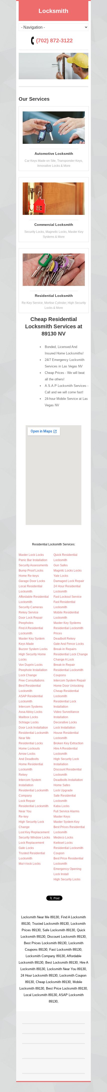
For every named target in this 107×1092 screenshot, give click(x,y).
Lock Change (28, 675)
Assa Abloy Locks (30, 712)
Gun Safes (61, 565)
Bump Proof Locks (31, 570)
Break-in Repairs (65, 649)
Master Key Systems (67, 623)
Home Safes (62, 785)
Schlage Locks (29, 722)
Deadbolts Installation (68, 780)
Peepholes (26, 623)
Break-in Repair (64, 665)
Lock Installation (64, 727)
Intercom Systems (31, 706)
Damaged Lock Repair (69, 581)
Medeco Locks (63, 837)
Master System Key (66, 822)
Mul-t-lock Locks (30, 863)
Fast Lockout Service (68, 596)
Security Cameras (31, 607)
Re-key (23, 816)
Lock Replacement (31, 842)
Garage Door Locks (32, 581)
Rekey (23, 774)
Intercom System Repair (70, 680)
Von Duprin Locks (31, 665)
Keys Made (26, 644)
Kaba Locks (61, 806)
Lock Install (61, 874)
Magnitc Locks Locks (68, 570)
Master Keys (62, 816)
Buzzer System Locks (33, 649)
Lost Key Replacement (34, 832)
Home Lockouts (29, 748)
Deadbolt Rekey (64, 638)
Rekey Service (28, 612)
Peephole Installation (33, 670)
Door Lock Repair (31, 617)
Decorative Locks (65, 722)
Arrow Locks (27, 754)
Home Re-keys (29, 576)
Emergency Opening (67, 869)
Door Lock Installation (33, 727)
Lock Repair (27, 801)
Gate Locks (26, 848)
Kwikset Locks (63, 842)
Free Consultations (31, 680)
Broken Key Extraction (68, 743)
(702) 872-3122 (54, 40)
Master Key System (32, 638)
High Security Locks (67, 879)
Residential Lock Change (71, 654)
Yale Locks (61, 576)
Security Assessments (33, 565)
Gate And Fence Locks (69, 644)
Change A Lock (64, 659)
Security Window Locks (34, 837)
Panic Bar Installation (33, 560)
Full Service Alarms (66, 811)
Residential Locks (31, 743)
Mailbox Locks (28, 717)
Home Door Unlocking (69, 685)
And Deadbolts (29, 759)
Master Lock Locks (31, 555)
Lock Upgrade (63, 790)
